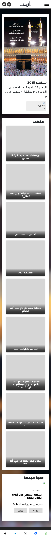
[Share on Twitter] (25, 533)
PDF (40, 106)
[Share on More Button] (5, 533)
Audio (35, 511)
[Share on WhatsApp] (46, 533)
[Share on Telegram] (15, 533)
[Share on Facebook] (36, 533)
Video (20, 511)
